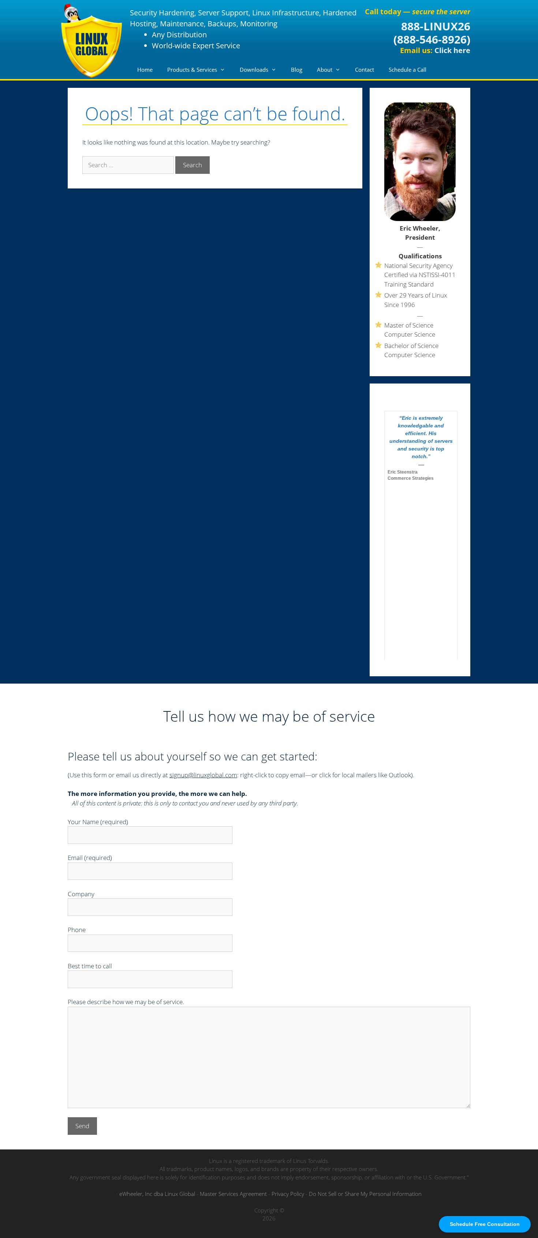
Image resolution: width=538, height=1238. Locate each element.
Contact (364, 69)
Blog (296, 69)
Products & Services (192, 69)
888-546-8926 (432, 39)
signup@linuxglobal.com (203, 775)
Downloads (254, 69)
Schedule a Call (407, 69)
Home (145, 69)
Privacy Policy (288, 1193)
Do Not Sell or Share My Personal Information (365, 1193)
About (324, 69)
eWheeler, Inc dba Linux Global (157, 1193)
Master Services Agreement (233, 1193)
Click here (452, 50)
